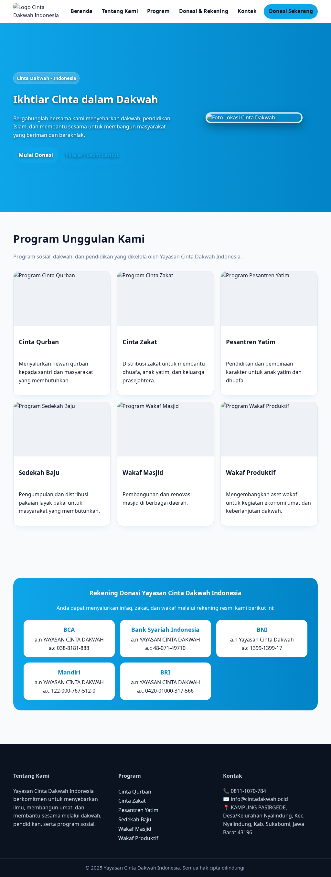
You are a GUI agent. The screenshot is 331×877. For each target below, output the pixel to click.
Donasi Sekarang (291, 11)
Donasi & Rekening (203, 11)
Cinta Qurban (134, 791)
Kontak (247, 11)
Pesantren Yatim (138, 810)
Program (158, 11)
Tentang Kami (120, 11)
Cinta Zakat (132, 800)
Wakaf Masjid (134, 828)
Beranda (81, 11)
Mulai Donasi (36, 155)
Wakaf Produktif (138, 838)
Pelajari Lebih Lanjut (92, 155)
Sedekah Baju (134, 819)
